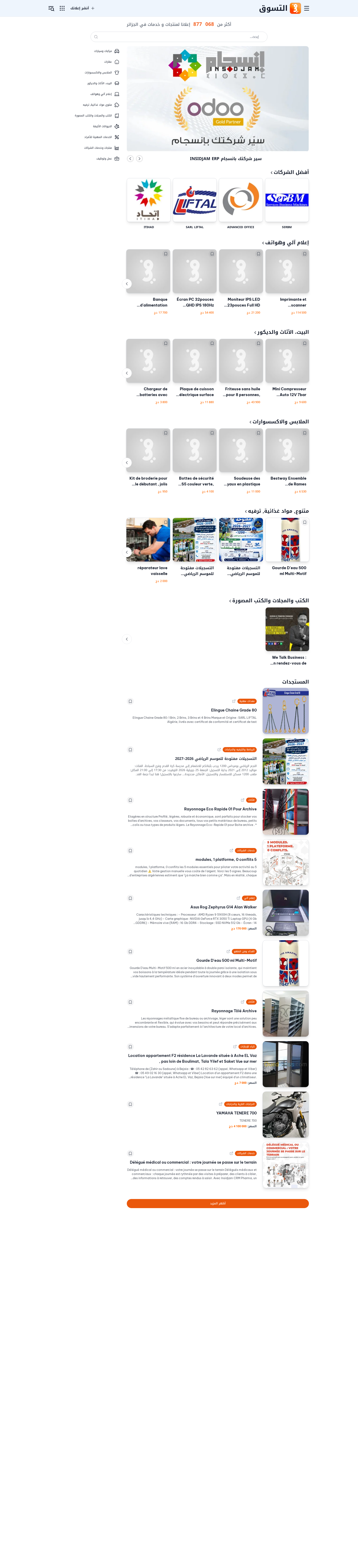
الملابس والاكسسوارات (281, 421)
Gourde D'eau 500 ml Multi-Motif (289, 570)
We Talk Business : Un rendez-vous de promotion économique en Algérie (288, 660)
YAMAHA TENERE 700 (236, 1113)
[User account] (51, 9)
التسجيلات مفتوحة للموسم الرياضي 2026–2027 (243, 571)
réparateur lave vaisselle (152, 570)
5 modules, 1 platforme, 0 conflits (226, 859)
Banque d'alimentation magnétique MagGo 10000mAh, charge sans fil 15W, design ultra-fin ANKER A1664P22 (148, 302)
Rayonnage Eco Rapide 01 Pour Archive (220, 809)
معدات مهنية (247, 701)
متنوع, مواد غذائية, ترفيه (278, 511)
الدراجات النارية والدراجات (240, 1104)
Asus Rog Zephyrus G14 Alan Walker (223, 907)
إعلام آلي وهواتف (287, 242)
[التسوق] (295, 8)
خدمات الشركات (246, 850)
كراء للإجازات (248, 1046)
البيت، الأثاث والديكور (283, 332)
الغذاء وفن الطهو (244, 951)
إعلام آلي (249, 898)
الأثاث (251, 800)
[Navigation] (307, 8)
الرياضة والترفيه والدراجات (239, 749)
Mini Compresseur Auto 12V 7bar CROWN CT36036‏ (289, 392)
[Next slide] (139, 158)
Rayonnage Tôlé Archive (234, 1011)
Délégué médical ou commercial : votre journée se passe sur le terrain (193, 1162)
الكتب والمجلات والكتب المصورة (270, 600)
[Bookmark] (304, 253)
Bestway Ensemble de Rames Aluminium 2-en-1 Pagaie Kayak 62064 (288, 481)
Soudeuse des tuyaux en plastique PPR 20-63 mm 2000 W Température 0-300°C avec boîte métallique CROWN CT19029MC (241, 481)
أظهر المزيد (218, 1203)
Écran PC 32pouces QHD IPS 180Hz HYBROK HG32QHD (195, 302)
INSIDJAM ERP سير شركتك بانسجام (226, 159)
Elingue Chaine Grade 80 (234, 710)
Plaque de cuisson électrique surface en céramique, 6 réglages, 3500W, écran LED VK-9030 (196, 392)
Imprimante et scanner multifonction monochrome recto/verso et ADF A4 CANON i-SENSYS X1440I (287, 302)
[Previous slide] (130, 158)
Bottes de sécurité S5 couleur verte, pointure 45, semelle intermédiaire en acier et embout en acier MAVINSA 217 (196, 481)
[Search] (96, 37)
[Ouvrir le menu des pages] (62, 8)
